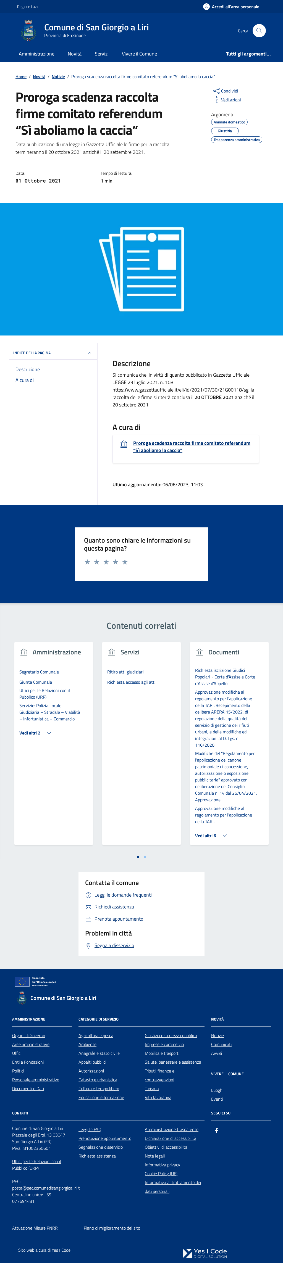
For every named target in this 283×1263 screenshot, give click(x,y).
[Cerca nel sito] (259, 30)
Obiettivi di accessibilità (166, 1147)
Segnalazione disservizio (100, 1147)
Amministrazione (36, 53)
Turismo (152, 1088)
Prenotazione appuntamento (104, 1138)
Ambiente (87, 1044)
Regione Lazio (28, 6)
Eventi (217, 1099)
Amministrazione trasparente (171, 1129)
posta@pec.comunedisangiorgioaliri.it (46, 1188)
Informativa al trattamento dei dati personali (173, 1187)
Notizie (217, 1035)
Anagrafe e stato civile (99, 1053)
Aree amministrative (30, 1044)
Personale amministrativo (35, 1079)
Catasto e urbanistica (97, 1079)
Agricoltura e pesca (95, 1035)
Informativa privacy (162, 1164)
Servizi (102, 53)
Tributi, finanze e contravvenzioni (159, 1075)
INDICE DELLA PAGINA (32, 353)
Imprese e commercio (164, 1044)
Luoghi (217, 1090)
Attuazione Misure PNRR (35, 1228)
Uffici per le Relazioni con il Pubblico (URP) (36, 1164)
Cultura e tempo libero (98, 1088)
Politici (18, 1071)
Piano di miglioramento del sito (112, 1228)
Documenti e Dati (28, 1088)
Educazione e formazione (101, 1097)
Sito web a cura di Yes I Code (44, 1250)
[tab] (138, 857)
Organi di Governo (28, 1035)
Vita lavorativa (158, 1097)
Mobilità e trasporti (162, 1053)
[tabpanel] (53, 747)
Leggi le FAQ (89, 1129)
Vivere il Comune (139, 53)
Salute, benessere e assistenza (173, 1062)
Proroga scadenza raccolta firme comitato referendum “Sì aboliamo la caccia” (191, 447)
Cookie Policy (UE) (161, 1173)
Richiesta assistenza (97, 1156)
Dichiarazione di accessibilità (170, 1138)
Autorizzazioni (91, 1071)
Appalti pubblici (92, 1062)
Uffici (16, 1053)
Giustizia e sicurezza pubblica (171, 1035)
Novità (75, 53)
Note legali (155, 1156)
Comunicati (221, 1044)
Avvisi (216, 1053)
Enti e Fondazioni (28, 1062)
